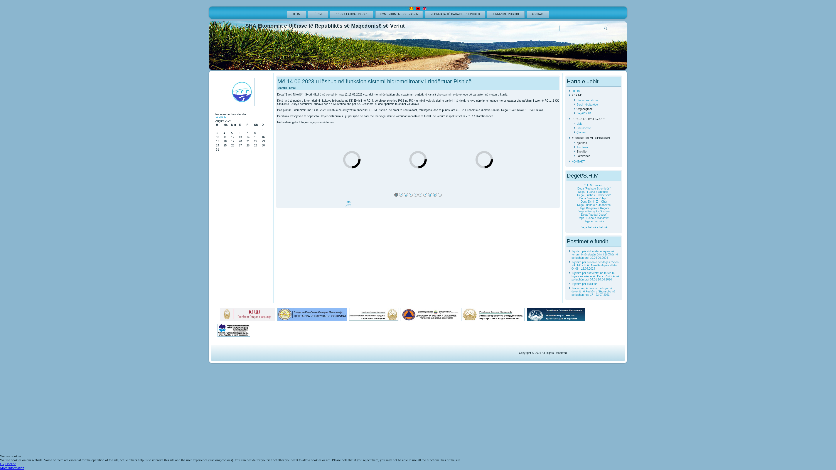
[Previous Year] (216, 117)
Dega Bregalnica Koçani (594, 208)
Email (292, 87)
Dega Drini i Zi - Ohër (594, 201)
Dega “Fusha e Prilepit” (593, 198)
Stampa (283, 87)
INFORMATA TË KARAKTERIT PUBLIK (455, 14)
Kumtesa (582, 147)
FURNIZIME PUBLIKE (506, 14)
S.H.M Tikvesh (593, 185)
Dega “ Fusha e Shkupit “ (594, 191)
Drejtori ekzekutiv (587, 100)
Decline (10, 464)
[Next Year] (222, 117)
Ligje (579, 123)
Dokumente (583, 128)
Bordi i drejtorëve (587, 104)
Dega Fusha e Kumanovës (594, 204)
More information (12, 468)
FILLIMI (296, 14)
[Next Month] (225, 117)
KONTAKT (538, 14)
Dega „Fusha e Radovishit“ (594, 195)
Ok (2, 464)
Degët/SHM (583, 113)
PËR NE (318, 14)
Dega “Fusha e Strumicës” (593, 188)
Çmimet (581, 132)
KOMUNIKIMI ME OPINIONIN (399, 14)
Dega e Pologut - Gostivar (594, 211)
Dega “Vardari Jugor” (594, 214)
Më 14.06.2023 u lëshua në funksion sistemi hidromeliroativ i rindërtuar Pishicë (374, 81)
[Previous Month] (219, 117)
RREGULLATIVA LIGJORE (352, 14)
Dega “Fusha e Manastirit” (594, 218)
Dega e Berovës (594, 221)
